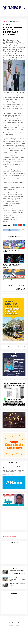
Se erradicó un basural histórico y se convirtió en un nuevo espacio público (17, 579)
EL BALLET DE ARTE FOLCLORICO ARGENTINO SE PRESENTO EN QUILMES (12, 266)
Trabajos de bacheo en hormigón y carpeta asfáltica (17, 584)
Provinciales (9, 21)
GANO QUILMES (7, 280)
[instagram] (9, 623)
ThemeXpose (16, 625)
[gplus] (12, 623)
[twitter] (15, 623)
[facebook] (18, 623)
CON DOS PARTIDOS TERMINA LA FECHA (12, 251)
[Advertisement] (14, 520)
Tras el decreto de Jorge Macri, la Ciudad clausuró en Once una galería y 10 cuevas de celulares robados (17, 573)
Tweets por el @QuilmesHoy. (10, 536)
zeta (14, 21)
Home (4, 21)
